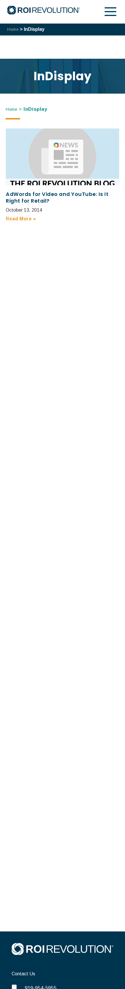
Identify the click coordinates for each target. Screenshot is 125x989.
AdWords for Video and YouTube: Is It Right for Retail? (57, 197)
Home (13, 29)
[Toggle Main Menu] (110, 11)
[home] (62, 953)
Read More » (21, 218)
